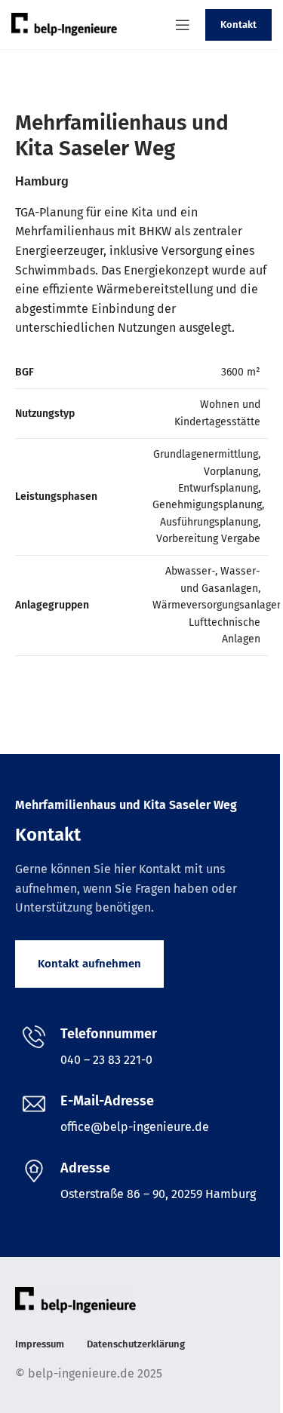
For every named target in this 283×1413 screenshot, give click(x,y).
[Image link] (75, 1299)
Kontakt (238, 24)
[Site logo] (64, 24)
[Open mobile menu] (183, 25)
